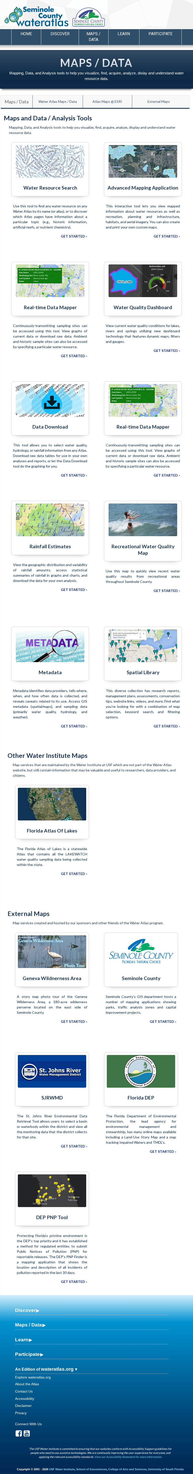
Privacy (21, 1413)
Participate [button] (160, 33)
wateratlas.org (57, 1369)
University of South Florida (166, 1469)
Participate (27, 1354)
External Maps (159, 101)
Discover (25, 1310)
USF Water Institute (62, 1469)
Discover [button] (60, 33)
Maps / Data (17, 101)
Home (26, 33)
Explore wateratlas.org (33, 1377)
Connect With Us (28, 1424)
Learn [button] (124, 33)
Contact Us (24, 1391)
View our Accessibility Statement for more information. (128, 1456)
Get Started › (74, 236)
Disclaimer (23, 1406)
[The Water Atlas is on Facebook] (18, 1435)
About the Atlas (27, 1384)
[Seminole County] (101, 17)
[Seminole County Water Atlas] (36, 16)
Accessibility (24, 1399)
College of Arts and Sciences (127, 1469)
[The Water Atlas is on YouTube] (26, 1435)
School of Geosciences (91, 1469)
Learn (21, 1339)
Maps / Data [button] (93, 36)
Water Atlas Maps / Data (57, 101)
